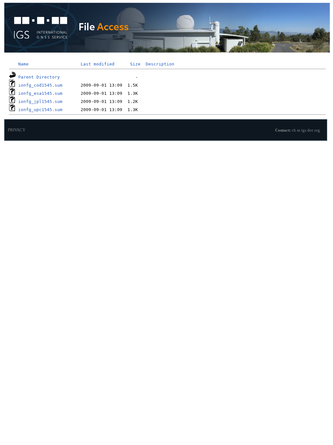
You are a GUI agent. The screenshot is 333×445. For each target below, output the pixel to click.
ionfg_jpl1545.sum (40, 101)
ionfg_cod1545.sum (40, 85)
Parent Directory (39, 77)
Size (135, 64)
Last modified (97, 64)
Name (23, 64)
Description (160, 64)
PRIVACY (16, 130)
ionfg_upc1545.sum (40, 109)
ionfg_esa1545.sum (40, 93)
